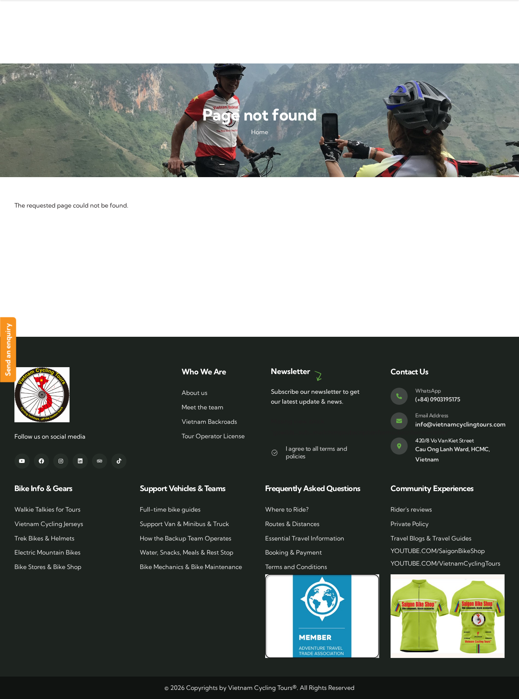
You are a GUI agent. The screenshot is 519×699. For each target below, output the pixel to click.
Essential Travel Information (304, 538)
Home (259, 132)
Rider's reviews (411, 509)
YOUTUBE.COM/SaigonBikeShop (438, 551)
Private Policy (410, 524)
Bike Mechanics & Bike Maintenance (191, 567)
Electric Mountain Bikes (47, 552)
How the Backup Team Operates (185, 538)
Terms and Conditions (296, 567)
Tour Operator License (213, 436)
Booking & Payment (293, 552)
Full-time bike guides (170, 509)
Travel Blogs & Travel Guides (431, 538)
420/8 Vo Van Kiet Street (444, 440)
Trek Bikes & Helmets (44, 538)
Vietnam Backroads (209, 421)
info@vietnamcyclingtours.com (460, 424)
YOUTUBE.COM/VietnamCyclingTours (445, 563)
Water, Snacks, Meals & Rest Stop (186, 552)
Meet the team (202, 407)
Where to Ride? (287, 509)
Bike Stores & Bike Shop (47, 567)
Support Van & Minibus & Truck (184, 524)
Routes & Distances (292, 524)
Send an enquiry (7, 349)
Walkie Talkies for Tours (47, 509)
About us (194, 392)
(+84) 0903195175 (437, 399)
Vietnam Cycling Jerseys (48, 524)
